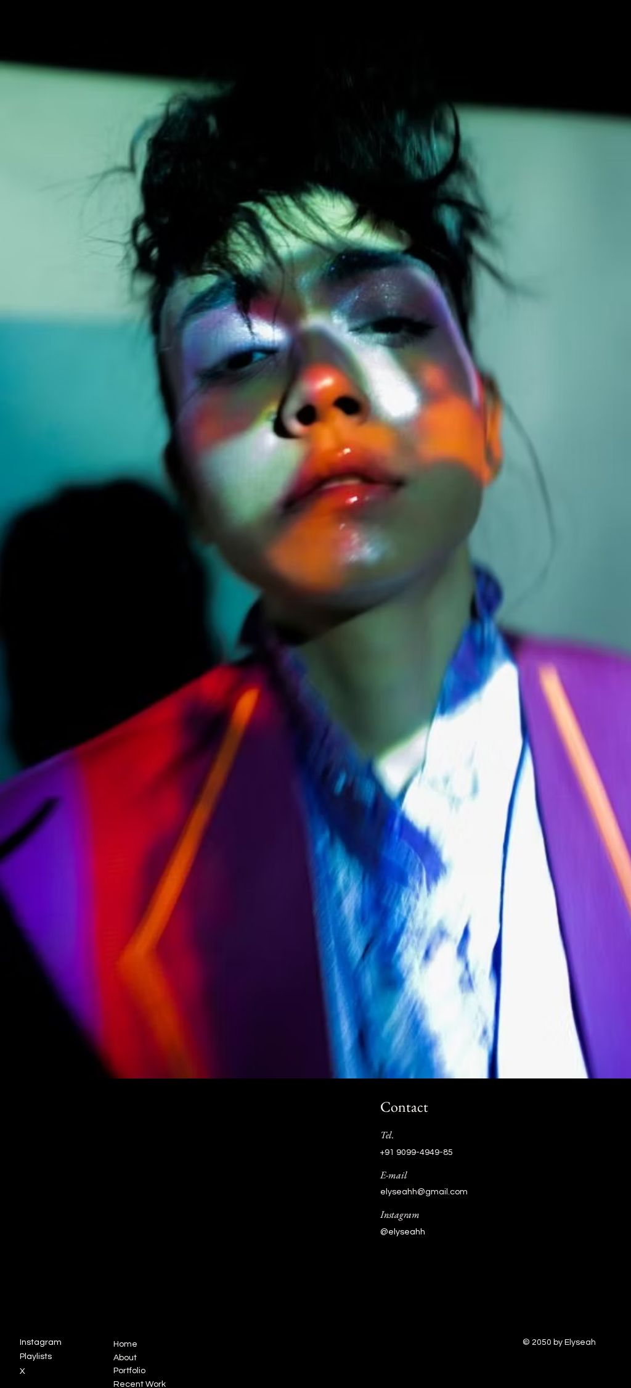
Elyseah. (36, 24)
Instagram (41, 1342)
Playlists (36, 1356)
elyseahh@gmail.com (424, 1192)
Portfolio (129, 1370)
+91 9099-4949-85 (416, 1152)
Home (125, 1344)
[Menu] (599, 25)
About (125, 1357)
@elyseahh (402, 1232)
